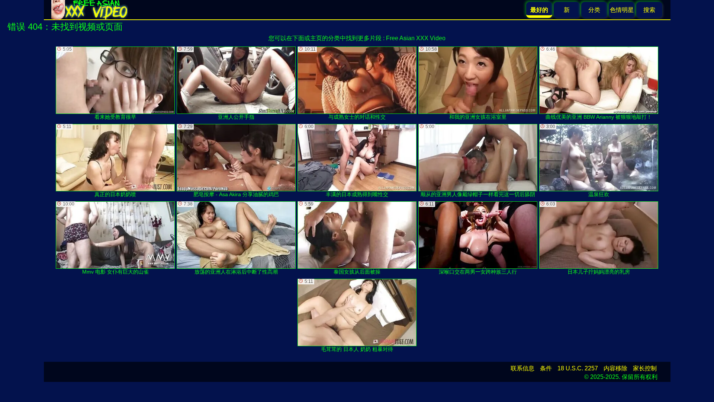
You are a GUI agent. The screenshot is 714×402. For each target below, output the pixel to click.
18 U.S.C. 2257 (577, 368)
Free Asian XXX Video (416, 38)
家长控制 (645, 368)
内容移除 (615, 368)
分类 (594, 10)
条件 (546, 368)
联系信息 (522, 368)
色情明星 (622, 10)
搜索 (649, 10)
